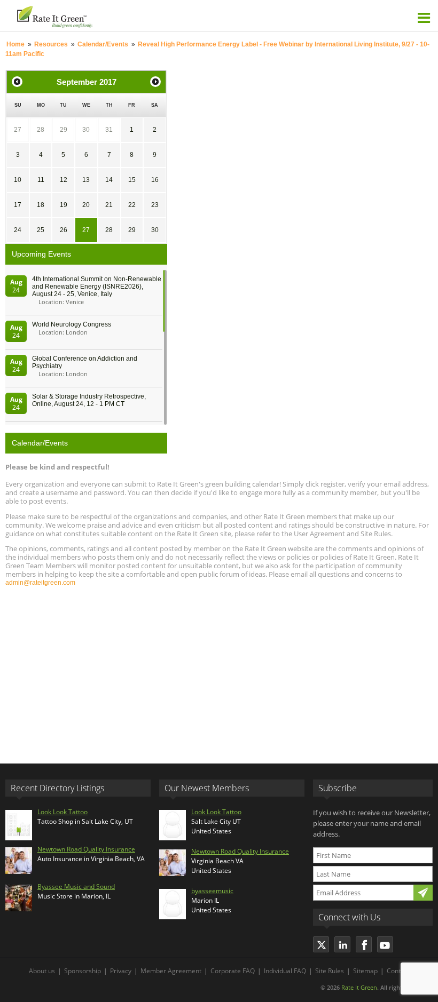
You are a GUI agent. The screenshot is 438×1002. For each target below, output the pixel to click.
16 (155, 180)
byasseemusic (212, 890)
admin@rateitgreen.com (40, 582)
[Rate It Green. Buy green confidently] (113, 15)
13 (86, 180)
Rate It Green (359, 987)
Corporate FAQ (232, 970)
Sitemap (365, 970)
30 (86, 129)
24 (17, 230)
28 (40, 129)
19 (63, 205)
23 (155, 205)
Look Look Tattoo (62, 811)
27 (17, 129)
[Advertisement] (219, 670)
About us (42, 970)
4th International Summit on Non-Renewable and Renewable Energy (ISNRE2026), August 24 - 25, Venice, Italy (96, 286)
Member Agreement (170, 970)
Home (15, 44)
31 (109, 129)
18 (40, 205)
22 (132, 205)
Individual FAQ (285, 970)
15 (132, 180)
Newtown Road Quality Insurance (86, 849)
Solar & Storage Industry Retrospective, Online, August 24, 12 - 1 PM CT (89, 400)
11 (40, 180)
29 (63, 129)
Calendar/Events (102, 44)
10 (17, 180)
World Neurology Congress (71, 324)
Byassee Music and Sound (76, 886)
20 (86, 205)
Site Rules (329, 970)
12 (63, 180)
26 (63, 230)
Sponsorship (82, 970)
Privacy (120, 970)
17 (17, 205)
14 (109, 180)
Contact (398, 970)
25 (40, 230)
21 (109, 205)
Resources (51, 44)
